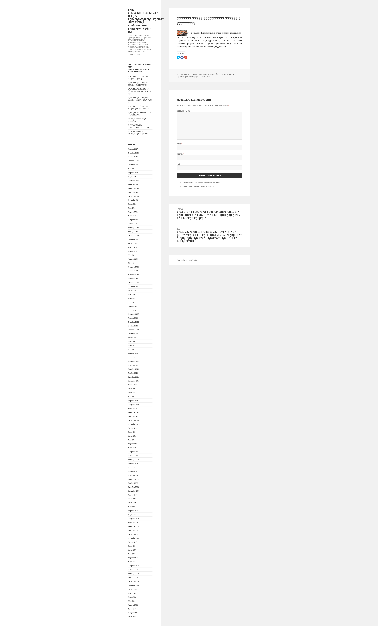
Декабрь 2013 (133, 275)
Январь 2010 (133, 456)
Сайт (179, 164)
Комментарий (183, 111)
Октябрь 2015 (133, 196)
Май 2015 (131, 208)
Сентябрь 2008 (133, 491)
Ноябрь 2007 (133, 530)
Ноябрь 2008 (133, 483)
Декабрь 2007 (133, 526)
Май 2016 (131, 169)
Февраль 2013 (133, 314)
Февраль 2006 (133, 613)
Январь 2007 (133, 570)
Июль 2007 (132, 546)
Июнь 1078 (132, 617)
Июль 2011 (132, 389)
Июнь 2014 (132, 251)
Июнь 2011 (132, 393)
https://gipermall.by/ (211, 40)
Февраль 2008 (133, 518)
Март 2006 (132, 609)
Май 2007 (131, 554)
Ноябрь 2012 (133, 326)
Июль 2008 (132, 499)
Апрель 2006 (133, 605)
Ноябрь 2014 (133, 231)
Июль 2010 (132, 432)
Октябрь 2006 (133, 581)
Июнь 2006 (132, 597)
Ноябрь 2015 (133, 192)
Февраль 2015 (133, 220)
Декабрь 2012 (133, 322)
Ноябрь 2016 (133, 157)
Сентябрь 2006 (133, 585)
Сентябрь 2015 (133, 200)
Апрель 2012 (133, 353)
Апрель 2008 (133, 511)
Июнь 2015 (132, 204)
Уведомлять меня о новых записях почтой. (196, 186)
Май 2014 (131, 255)
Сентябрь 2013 (133, 286)
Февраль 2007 (133, 566)
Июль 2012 (132, 342)
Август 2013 (132, 290)
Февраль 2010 (133, 452)
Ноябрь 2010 (133, 416)
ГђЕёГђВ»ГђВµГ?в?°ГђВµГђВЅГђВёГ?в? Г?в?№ (193, 76)
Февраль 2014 (133, 267)
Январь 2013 (133, 318)
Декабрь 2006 (133, 573)
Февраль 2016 (133, 180)
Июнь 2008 (132, 503)
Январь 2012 (133, 365)
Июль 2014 (132, 247)
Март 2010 (132, 448)
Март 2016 (132, 176)
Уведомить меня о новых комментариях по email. (199, 182)
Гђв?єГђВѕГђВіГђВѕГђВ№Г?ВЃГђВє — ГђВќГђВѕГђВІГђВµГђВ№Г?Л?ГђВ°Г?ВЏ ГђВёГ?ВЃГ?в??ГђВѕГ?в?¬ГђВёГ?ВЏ (146, 21)
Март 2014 (132, 263)
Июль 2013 (132, 294)
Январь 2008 (133, 522)
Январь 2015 (133, 224)
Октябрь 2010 (133, 420)
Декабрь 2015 (133, 188)
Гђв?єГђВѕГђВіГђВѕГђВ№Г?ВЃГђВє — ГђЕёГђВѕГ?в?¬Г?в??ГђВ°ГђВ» (140, 100)
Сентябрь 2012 (133, 334)
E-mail (180, 154)
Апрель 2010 (133, 444)
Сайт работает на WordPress (188, 260)
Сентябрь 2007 (133, 538)
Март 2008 (132, 514)
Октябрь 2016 (133, 161)
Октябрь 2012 (133, 330)
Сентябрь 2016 (133, 165)
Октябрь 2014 (133, 235)
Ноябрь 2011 (133, 373)
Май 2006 (131, 601)
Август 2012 (132, 338)
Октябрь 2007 (133, 534)
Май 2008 (131, 507)
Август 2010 (132, 428)
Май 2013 (131, 302)
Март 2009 (132, 467)
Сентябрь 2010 (133, 424)
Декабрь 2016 (133, 153)
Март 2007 (132, 562)
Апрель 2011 (133, 400)
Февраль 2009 (133, 471)
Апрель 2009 (133, 463)
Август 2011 (132, 385)
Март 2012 (132, 357)
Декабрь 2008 (133, 479)
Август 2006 (132, 589)
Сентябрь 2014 (133, 239)
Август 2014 (132, 243)
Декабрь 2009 (133, 459)
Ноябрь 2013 (133, 279)
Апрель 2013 (133, 306)
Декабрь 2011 (133, 369)
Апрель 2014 (133, 259)
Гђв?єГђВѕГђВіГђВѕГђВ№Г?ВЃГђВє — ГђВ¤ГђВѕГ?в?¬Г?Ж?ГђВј (140, 91)
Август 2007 (132, 542)
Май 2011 (131, 397)
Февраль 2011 (133, 404)
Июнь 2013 (132, 298)
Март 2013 (132, 310)
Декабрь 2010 (133, 412)
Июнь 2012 (132, 345)
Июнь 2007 (132, 550)
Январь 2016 (133, 184)
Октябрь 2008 (133, 487)
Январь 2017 (133, 149)
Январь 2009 (133, 475)
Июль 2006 (132, 593)
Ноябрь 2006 (133, 577)
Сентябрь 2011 (133, 381)
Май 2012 (131, 349)
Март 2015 (132, 216)
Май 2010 (131, 440)
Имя (179, 144)
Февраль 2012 (133, 361)
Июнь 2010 (132, 436)
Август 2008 (132, 495)
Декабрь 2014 (133, 228)
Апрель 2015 (133, 212)
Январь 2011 (133, 408)
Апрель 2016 (133, 172)
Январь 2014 (133, 271)
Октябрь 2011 (133, 377)
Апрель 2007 (133, 558)
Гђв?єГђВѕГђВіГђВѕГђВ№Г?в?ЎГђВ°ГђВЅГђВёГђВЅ (213, 74)
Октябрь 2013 (133, 283)
